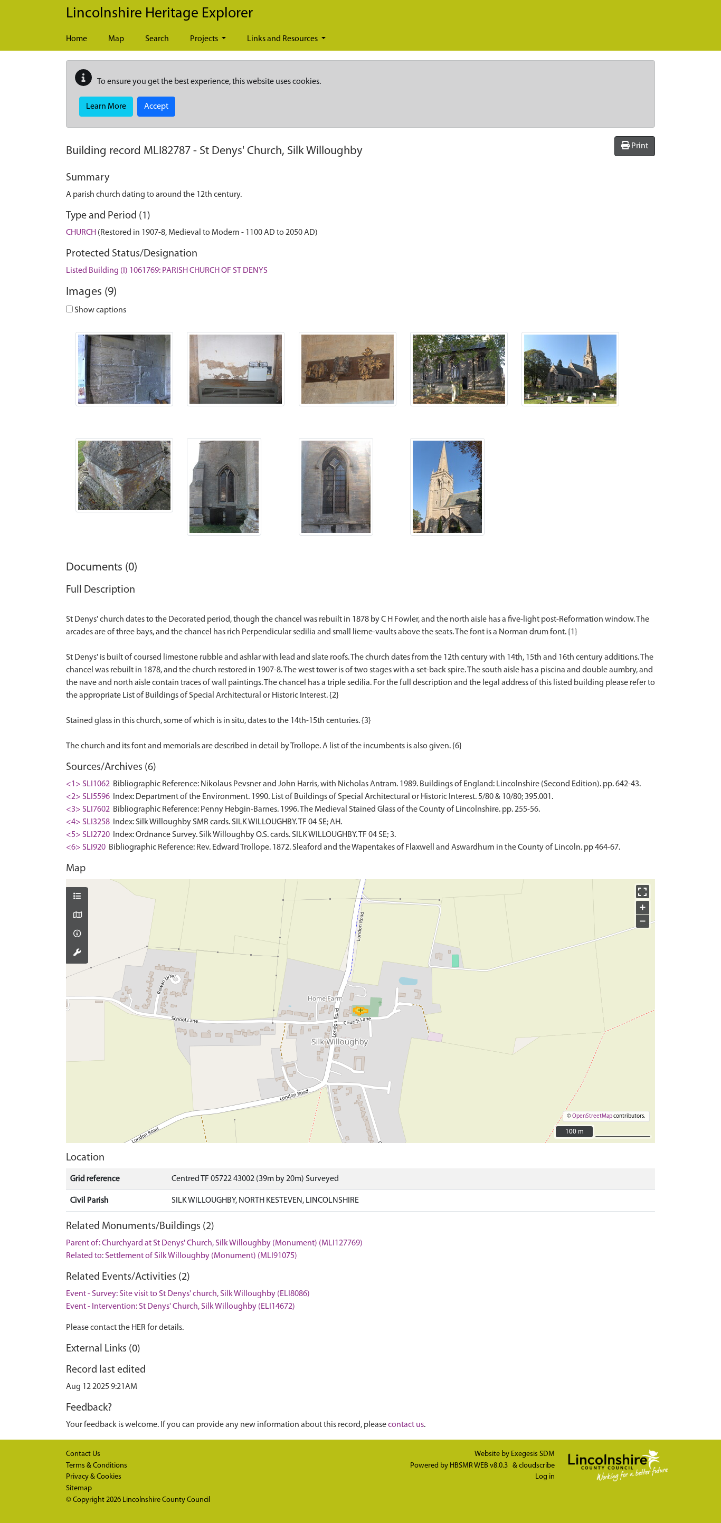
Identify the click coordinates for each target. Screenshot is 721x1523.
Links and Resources (283, 39)
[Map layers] (77, 897)
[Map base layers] (77, 916)
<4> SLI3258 (88, 822)
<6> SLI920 (86, 847)
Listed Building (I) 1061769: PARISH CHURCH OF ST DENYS (167, 270)
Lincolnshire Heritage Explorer (159, 13)
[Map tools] (77, 953)
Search (157, 39)
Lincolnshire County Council (166, 1500)
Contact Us (83, 1454)
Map (116, 39)
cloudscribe (537, 1466)
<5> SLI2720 (88, 835)
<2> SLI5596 (88, 797)
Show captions (99, 310)
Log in (545, 1477)
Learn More (106, 106)
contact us (406, 1425)
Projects (205, 39)
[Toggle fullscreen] (642, 891)
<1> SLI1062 (88, 784)
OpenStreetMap (592, 1116)
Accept (156, 106)
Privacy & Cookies (93, 1477)
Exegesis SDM (533, 1454)
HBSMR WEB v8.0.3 (479, 1466)
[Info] (77, 934)
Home (76, 39)
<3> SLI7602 (88, 809)
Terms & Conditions (96, 1466)
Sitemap (79, 1488)
